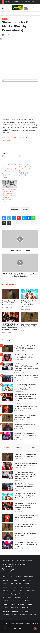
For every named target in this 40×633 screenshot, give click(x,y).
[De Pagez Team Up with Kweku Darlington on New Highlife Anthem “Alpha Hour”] (29, 294)
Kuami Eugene (7, 597)
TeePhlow (6, 614)
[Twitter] (9, 218)
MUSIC (5, 18)
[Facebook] (4, 218)
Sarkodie (5, 607)
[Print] (9, 223)
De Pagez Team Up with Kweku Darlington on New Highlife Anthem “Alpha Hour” (25, 387)
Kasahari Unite (30, 590)
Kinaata (27, 594)
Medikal (15, 209)
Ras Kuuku (21, 604)
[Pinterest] (19, 218)
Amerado (18, 576)
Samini (30, 604)
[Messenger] (28, 218)
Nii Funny (28, 601)
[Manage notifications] (35, 628)
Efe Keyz (18, 583)
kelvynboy (13, 594)
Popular (18, 448)
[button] (5, 628)
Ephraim (27, 583)
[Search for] (37, 8)
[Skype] (24, 218)
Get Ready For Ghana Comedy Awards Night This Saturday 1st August (25, 435)
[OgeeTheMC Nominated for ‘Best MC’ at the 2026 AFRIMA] (7, 409)
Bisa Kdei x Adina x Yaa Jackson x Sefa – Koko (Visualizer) (29, 326)
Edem (11, 583)
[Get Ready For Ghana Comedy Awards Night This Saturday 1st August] (7, 436)
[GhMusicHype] (20, 7)
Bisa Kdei (5, 580)
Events (28, 587)
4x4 (4, 576)
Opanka (5, 604)
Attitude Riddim (28, 576)
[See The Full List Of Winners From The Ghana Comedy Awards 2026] (7, 378)
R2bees (13, 604)
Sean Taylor (14, 607)
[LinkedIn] (14, 218)
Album (10, 576)
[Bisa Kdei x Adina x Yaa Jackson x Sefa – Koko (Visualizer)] (29, 317)
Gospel (13, 590)
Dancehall (14, 580)
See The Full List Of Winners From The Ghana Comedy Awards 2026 (24, 486)
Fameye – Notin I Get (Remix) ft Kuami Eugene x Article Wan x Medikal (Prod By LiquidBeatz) (9, 193)
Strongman (25, 611)
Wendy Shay (23, 614)
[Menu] (3, 8)
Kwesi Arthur (18, 597)
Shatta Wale (25, 607)
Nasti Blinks (8, 35)
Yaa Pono (33, 614)
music (26, 209)
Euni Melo (13, 587)
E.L (30, 580)
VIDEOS (14, 614)
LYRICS (27, 597)
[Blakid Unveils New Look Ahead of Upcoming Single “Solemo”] (7, 357)
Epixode (5, 587)
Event (21, 587)
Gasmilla (5, 590)
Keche (5, 594)
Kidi (20, 594)
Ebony (5, 583)
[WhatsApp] (33, 218)
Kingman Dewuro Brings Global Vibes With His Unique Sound (10, 303)
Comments (32, 448)
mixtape (13, 601)
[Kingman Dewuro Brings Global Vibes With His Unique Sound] (10, 294)
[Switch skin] (34, 8)
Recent (6, 448)
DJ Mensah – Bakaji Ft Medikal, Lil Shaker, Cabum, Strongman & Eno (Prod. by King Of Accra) (9, 169)
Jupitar (20, 590)
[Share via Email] (4, 223)
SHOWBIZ (6, 611)
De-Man (23, 580)
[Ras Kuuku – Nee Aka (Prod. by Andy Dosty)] (7, 427)
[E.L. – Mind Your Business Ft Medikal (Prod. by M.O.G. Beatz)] (26, 159)
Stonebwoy (15, 611)
